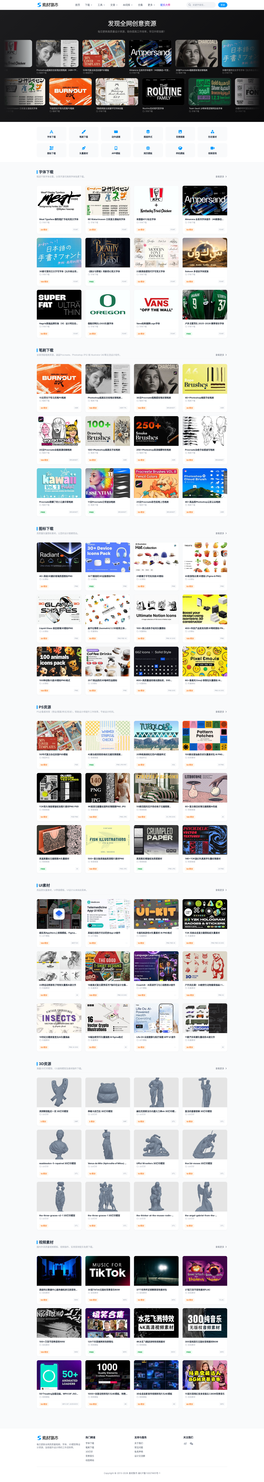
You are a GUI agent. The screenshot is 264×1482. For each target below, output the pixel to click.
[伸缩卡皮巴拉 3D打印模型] (107, 1092)
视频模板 (94, 1345)
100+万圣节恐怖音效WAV (52, 1341)
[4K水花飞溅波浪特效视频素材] (156, 1323)
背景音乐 (90, 1456)
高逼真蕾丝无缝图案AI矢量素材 (54, 858)
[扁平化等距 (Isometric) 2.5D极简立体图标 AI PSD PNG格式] (107, 609)
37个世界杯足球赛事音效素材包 (151, 1289)
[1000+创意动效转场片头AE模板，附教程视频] (107, 1375)
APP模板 (46, 936)
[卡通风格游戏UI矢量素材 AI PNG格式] (156, 914)
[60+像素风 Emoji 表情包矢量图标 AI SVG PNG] (205, 661)
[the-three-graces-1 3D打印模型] (107, 1197)
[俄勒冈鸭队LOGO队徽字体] (107, 305)
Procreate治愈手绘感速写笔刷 (200, 449)
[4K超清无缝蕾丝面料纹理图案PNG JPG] (107, 788)
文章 (112, 4)
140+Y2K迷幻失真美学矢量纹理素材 (203, 858)
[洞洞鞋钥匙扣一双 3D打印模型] (59, 1092)
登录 (223, 5)
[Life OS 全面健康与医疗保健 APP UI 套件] (156, 1018)
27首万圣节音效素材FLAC (197, 1289)
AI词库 (126, 4)
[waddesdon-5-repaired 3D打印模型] (59, 1144)
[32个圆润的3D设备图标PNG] (107, 557)
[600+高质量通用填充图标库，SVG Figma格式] (156, 661)
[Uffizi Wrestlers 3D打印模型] (156, 1144)
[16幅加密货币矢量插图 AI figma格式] (107, 1018)
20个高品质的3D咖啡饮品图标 (102, 680)
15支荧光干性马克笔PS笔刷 (52, 397)
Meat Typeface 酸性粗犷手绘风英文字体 (58, 219)
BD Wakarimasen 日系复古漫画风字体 (106, 219)
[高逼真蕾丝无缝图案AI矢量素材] (59, 840)
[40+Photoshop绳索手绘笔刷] (205, 379)
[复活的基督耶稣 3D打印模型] (205, 1092)
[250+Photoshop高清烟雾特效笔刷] (156, 431)
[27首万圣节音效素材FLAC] (205, 1271)
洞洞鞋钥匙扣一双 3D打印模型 (53, 1111)
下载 (87, 4)
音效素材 (46, 1293)
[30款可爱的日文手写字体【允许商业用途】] (59, 253)
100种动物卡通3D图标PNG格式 (54, 680)
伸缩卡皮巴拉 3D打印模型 (100, 1111)
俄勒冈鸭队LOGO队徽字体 (100, 323)
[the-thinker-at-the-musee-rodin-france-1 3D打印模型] (156, 1197)
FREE (91, 282)
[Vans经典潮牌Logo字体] (156, 305)
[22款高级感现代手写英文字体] (156, 253)
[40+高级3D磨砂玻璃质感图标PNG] (59, 557)
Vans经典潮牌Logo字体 (148, 323)
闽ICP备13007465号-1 (149, 1473)
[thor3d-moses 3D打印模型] (205, 1144)
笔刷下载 (46, 350)
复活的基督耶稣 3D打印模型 (198, 1111)
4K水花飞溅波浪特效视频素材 (150, 1341)
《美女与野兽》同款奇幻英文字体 (104, 271)
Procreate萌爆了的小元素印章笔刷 (56, 502)
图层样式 (46, 758)
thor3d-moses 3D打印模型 (198, 1163)
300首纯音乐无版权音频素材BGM (201, 1341)
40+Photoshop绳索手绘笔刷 (199, 397)
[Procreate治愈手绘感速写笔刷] (205, 431)
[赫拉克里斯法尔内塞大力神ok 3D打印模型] (156, 1092)
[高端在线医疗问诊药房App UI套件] (107, 914)
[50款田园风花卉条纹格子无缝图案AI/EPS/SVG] (156, 788)
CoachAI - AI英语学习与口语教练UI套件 (155, 985)
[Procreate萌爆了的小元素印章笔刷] (59, 483)
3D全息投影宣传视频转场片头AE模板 (154, 1393)
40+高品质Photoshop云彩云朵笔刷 (202, 502)
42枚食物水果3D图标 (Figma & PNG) (203, 576)
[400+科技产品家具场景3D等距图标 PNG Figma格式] (205, 609)
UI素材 (44, 885)
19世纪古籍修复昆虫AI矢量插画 (54, 1037)
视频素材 (46, 1242)
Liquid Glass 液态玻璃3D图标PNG (56, 628)
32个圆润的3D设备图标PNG (101, 576)
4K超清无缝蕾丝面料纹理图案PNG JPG (107, 806)
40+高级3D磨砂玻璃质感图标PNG (56, 576)
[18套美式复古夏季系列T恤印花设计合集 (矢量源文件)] (107, 966)
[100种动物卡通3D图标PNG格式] (59, 661)
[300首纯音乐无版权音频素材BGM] (205, 1323)
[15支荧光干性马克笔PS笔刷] (59, 379)
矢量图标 (94, 631)
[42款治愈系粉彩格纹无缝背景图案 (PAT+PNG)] (107, 736)
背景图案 (94, 758)
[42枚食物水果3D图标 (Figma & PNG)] (205, 557)
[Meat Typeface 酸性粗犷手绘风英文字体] (59, 200)
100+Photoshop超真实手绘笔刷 (104, 449)
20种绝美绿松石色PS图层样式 (151, 754)
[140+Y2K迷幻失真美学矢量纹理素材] (205, 840)
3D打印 (45, 1114)
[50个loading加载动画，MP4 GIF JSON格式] (59, 1375)
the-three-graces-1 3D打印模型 (104, 1215)
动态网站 (90, 1460)
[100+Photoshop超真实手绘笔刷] (107, 431)
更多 (150, 4)
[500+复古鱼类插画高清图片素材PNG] (107, 840)
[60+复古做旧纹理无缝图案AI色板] (205, 788)
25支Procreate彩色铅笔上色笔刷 (152, 502)
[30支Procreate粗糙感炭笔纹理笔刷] (156, 379)
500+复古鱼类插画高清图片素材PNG (106, 858)
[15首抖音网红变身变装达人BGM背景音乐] (205, 1375)
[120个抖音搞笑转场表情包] (107, 1323)
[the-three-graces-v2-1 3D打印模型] (59, 1197)
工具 (100, 4)
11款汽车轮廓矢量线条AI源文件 (200, 1037)
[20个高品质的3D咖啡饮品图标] (107, 661)
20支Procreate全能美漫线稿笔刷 (55, 449)
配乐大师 (165, 4)
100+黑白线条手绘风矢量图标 (151, 628)
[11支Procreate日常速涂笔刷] (107, 483)
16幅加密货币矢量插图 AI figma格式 (105, 1037)
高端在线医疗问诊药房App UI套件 (104, 932)
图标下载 (46, 528)
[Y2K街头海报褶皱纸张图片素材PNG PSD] (59, 788)
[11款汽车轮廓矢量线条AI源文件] (205, 1018)
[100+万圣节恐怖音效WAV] (59, 1323)
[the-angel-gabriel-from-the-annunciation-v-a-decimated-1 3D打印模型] (205, 1197)
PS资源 (45, 707)
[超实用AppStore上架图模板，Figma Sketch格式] (59, 914)
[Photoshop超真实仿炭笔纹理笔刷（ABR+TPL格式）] (107, 379)
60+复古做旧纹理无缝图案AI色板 (201, 806)
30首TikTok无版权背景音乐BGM (104, 1289)
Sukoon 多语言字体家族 (197, 271)
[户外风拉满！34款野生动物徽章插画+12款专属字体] (205, 966)
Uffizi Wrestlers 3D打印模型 (150, 1163)
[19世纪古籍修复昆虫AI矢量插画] (59, 1018)
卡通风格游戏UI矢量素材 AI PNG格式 (154, 932)
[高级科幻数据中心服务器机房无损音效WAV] (59, 1271)
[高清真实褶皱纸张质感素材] (156, 840)
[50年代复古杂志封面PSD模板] (59, 736)
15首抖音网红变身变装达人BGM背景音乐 (205, 1393)
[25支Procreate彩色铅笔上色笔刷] (156, 483)
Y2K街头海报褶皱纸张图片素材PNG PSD (59, 806)
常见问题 (138, 1447)
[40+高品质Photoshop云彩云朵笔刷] (205, 483)
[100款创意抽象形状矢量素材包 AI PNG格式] (205, 736)
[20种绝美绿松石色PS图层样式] (156, 736)
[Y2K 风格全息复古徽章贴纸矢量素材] (205, 914)
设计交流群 (139, 1456)
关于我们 (138, 1443)
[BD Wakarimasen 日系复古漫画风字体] (107, 200)
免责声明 (138, 1451)
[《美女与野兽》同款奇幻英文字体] (107, 253)
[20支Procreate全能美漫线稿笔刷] (59, 431)
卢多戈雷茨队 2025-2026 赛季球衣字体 (204, 323)
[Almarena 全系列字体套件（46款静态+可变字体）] (205, 200)
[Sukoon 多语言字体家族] (205, 253)
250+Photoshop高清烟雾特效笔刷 (153, 449)
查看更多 (220, 176)
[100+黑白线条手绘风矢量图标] (156, 609)
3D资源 (45, 1064)
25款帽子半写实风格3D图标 (149, 576)
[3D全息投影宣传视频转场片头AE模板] (156, 1375)
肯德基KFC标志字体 (146, 219)
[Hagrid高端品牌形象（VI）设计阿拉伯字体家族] (59, 305)
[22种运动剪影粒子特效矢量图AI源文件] (59, 966)
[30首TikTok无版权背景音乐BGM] (107, 1271)
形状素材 (191, 758)
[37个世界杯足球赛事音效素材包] (156, 1271)
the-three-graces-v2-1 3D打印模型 (57, 1215)
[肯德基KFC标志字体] (156, 200)
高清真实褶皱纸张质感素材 (149, 858)
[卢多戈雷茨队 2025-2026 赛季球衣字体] (205, 305)
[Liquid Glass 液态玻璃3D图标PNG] (59, 609)
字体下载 (46, 172)
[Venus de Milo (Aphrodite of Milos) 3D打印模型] (107, 1144)
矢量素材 (143, 936)
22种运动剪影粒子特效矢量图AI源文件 (57, 985)
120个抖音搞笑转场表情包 (100, 1341)
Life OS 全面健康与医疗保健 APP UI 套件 (156, 1037)
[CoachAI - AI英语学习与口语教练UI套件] (156, 966)
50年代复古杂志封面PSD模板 (53, 754)
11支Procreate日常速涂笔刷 (101, 502)
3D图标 (45, 579)
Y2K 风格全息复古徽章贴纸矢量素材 (202, 932)
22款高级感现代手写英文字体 (150, 271)
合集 (140, 4)
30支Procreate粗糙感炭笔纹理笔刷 (153, 397)
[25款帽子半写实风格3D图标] (156, 557)
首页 (77, 4)
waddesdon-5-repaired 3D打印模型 (57, 1163)
